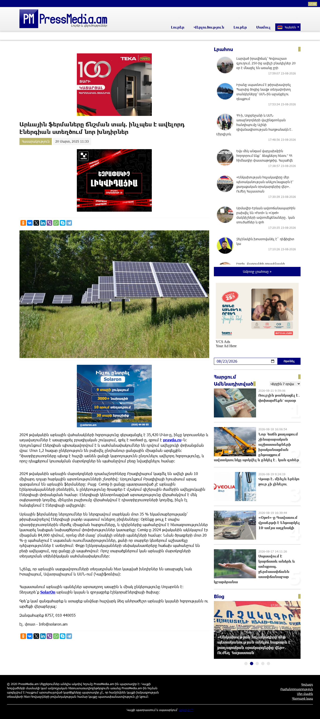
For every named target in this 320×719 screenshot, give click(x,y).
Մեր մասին (305, 694)
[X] (36, 223)
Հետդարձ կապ (302, 698)
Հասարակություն (35, 141)
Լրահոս (223, 49)
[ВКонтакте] (30, 223)
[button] (246, 663)
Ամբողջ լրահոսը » (257, 271)
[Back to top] (311, 710)
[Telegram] (69, 223)
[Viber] (49, 223)
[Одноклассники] (23, 223)
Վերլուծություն (209, 27)
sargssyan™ (186, 710)
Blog (219, 596)
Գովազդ (307, 684)
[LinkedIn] (43, 223)
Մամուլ (263, 27)
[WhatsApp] (56, 223)
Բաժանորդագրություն (296, 689)
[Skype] (62, 223)
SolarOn (47, 592)
